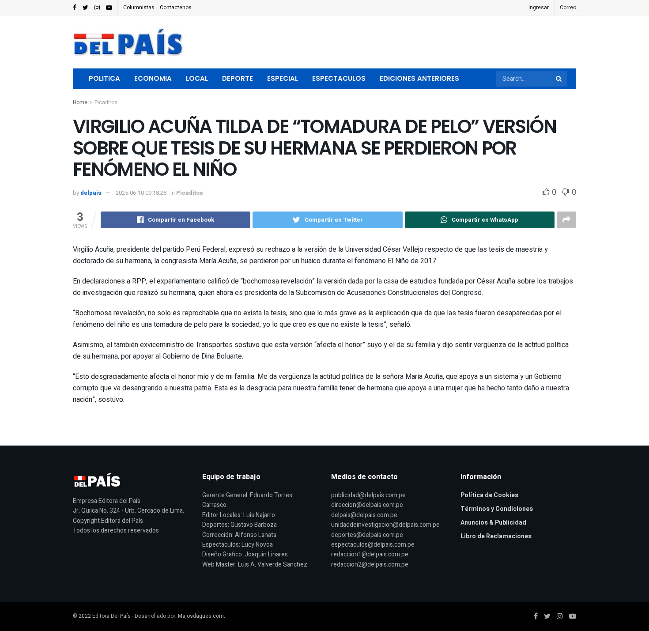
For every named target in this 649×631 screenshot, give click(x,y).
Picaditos (105, 102)
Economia (153, 78)
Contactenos (176, 7)
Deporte (237, 78)
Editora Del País (111, 616)
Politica (104, 78)
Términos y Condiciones (496, 509)
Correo (568, 7)
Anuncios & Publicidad (493, 522)
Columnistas (139, 7)
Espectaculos (339, 78)
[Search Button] (559, 79)
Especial (282, 78)
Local (197, 78)
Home (80, 102)
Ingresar (538, 7)
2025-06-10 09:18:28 (141, 193)
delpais (91, 193)
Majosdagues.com (201, 616)
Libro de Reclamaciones (496, 536)
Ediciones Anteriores (419, 78)
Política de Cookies (489, 495)
